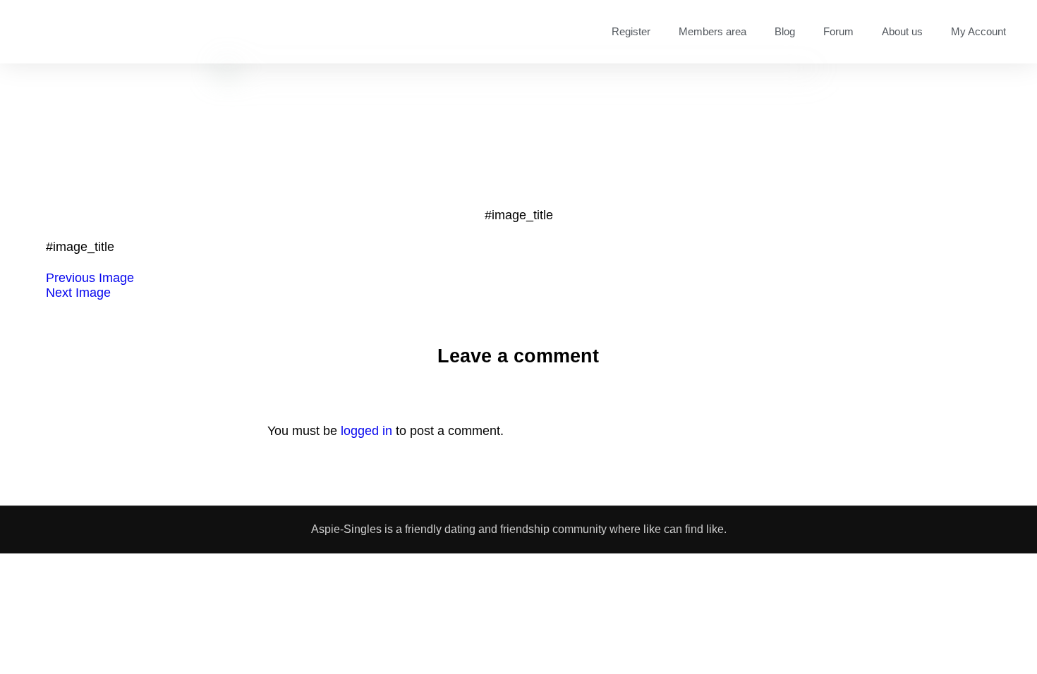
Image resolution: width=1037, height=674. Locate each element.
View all (677, 631)
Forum (838, 31)
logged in (366, 431)
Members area (712, 31)
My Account (978, 31)
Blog (785, 31)
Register (631, 31)
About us (902, 31)
